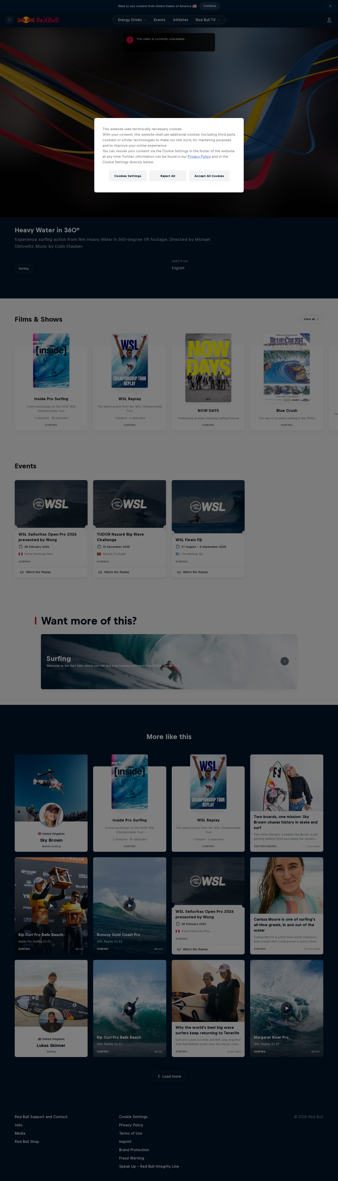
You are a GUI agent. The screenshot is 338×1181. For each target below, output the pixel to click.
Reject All (167, 176)
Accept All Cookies (209, 176)
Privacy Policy (199, 156)
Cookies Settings (127, 176)
